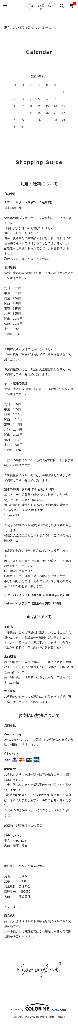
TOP (6, 17)
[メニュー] (4, 5)
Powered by (17, 1009)
